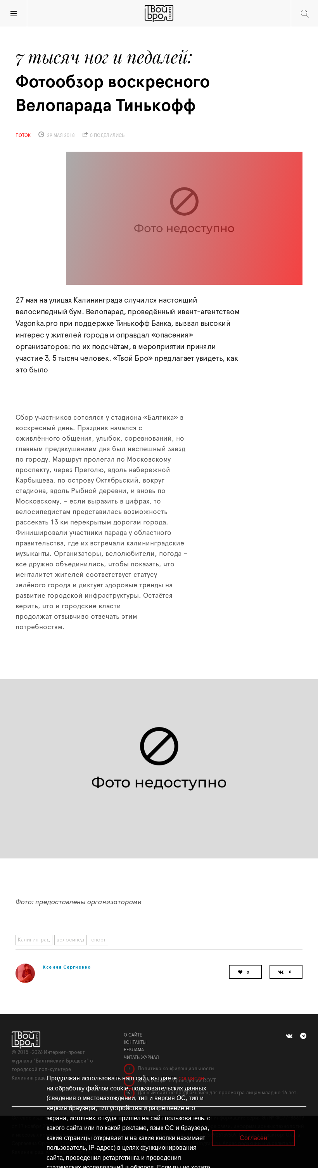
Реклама (134, 1049)
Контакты (135, 1042)
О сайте (133, 1035)
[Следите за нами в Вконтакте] (289, 1036)
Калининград (34, 940)
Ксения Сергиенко (67, 967)
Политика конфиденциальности (175, 1068)
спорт (98, 940)
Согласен (253, 1138)
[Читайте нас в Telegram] (303, 1036)
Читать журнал (141, 1057)
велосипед (71, 940)
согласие (191, 1078)
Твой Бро (159, 13)
